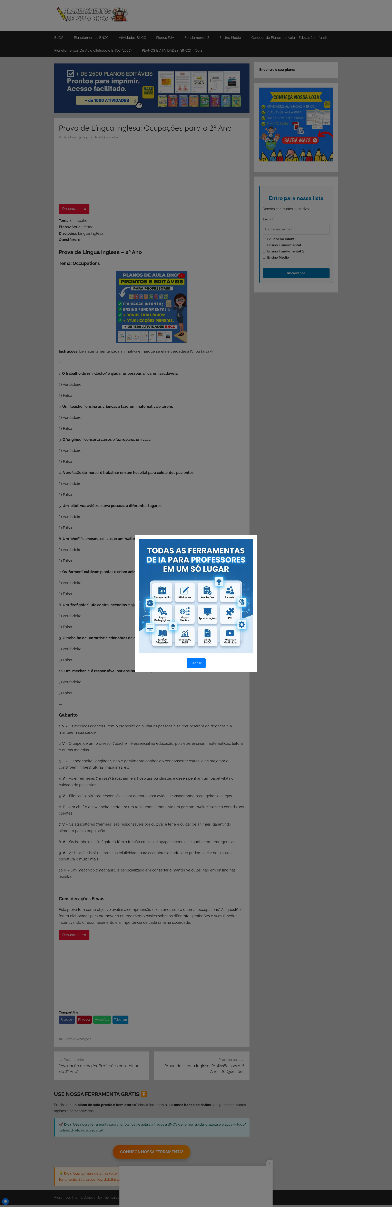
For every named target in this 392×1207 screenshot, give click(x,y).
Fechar (196, 663)
